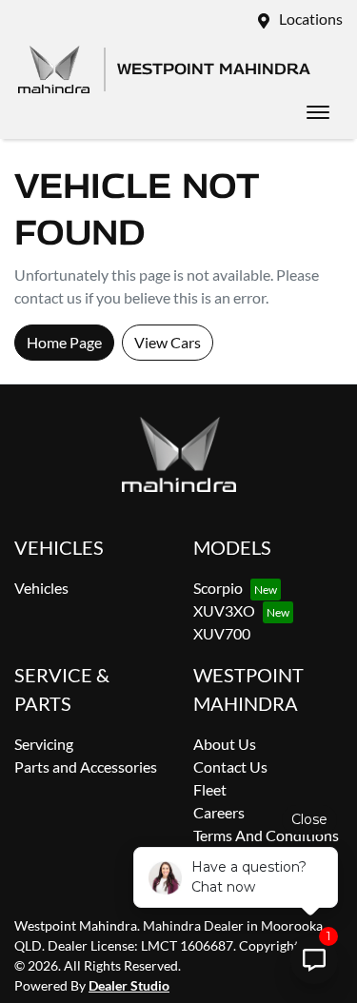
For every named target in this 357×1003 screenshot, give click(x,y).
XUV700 (221, 633)
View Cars (167, 342)
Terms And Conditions (266, 835)
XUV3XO (224, 610)
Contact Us (230, 766)
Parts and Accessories (85, 766)
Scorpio (218, 588)
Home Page (64, 342)
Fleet (210, 789)
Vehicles (41, 588)
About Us (224, 744)
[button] (318, 112)
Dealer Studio (129, 985)
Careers (219, 812)
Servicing (43, 744)
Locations (311, 19)
